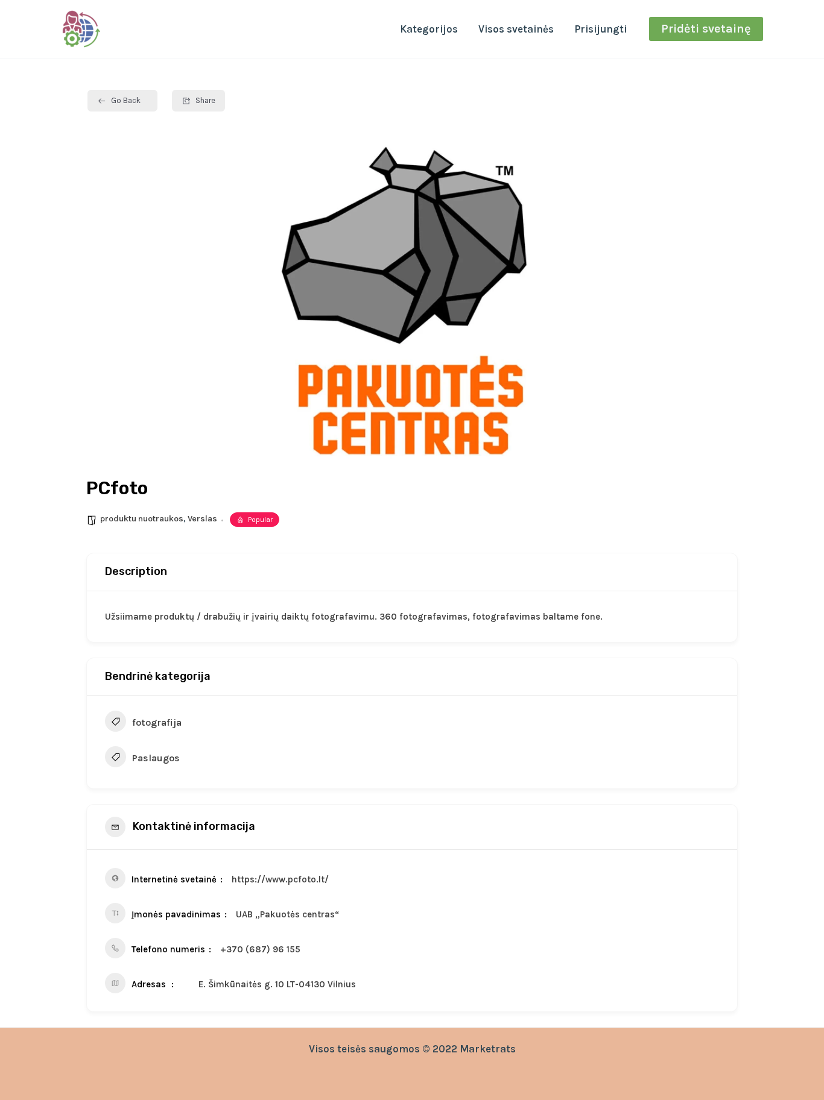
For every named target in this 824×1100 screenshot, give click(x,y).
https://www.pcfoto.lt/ (280, 879)
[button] (706, 29)
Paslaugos (156, 758)
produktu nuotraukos (141, 519)
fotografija (157, 722)
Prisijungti (600, 29)
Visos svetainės (516, 29)
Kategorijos (429, 29)
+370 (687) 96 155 (260, 949)
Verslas (202, 519)
